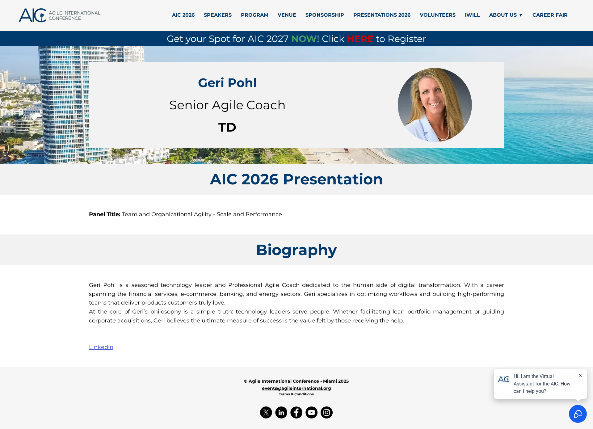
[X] (266, 412)
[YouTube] (311, 412)
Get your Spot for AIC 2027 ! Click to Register (296, 38)
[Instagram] (327, 412)
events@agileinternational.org (296, 388)
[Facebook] (296, 412)
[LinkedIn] (281, 412)
